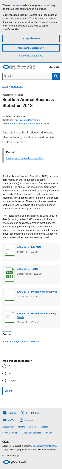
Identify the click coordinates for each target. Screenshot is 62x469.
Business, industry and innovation (24, 123)
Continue (9, 391)
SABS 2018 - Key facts (29, 247)
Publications (17, 86)
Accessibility (8, 427)
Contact (32, 427)
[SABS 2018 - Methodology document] (9, 297)
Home (5, 86)
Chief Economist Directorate (27, 120)
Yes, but (12, 380)
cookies (15, 5)
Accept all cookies (31, 38)
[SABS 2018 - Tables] (9, 274)
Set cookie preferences (31, 55)
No (9, 373)
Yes (10, 366)
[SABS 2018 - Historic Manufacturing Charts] (9, 318)
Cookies (44, 427)
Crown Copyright (10, 433)
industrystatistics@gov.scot (24, 341)
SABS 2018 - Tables (27, 269)
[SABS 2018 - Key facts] (9, 252)
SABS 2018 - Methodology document (37, 291)
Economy (45, 123)
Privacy (48, 433)
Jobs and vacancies (31, 433)
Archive (21, 427)
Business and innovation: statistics (24, 158)
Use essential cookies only (31, 48)
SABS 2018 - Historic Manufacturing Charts (36, 315)
